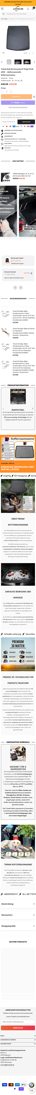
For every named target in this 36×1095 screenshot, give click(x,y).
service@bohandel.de (7, 1065)
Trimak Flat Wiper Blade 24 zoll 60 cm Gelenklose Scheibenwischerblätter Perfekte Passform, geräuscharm (23, 332)
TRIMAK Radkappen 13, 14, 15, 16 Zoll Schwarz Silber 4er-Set (23, 175)
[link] (18, 408)
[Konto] (28, 9)
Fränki (18, 272)
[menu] (2, 8)
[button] (29, 53)
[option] (18, 38)
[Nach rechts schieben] (32, 408)
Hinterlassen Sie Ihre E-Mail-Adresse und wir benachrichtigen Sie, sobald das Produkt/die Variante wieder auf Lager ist (17, 115)
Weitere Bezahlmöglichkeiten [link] (18, 107)
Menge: (3, 88)
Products (12, 19)
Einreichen (18, 1028)
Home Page (4, 19)
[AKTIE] (33, 96)
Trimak (11, 78)
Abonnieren (26, 122)
